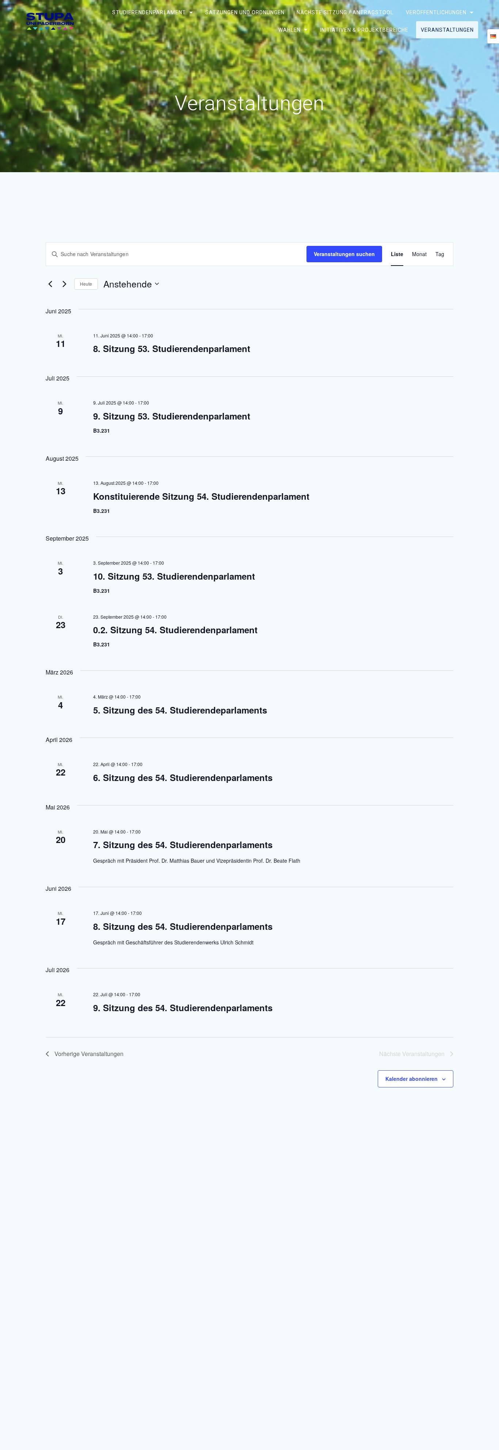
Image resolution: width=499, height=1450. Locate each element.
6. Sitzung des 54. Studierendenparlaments (183, 777)
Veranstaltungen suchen (344, 254)
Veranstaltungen (446, 29)
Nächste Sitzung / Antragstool (345, 12)
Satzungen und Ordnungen (245, 12)
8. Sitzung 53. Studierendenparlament (171, 348)
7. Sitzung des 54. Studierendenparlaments (183, 844)
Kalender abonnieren (411, 1078)
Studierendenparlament (149, 12)
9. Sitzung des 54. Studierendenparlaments (183, 1007)
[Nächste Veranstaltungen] (64, 283)
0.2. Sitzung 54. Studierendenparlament (175, 629)
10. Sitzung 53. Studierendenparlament (174, 576)
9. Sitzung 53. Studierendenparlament (171, 416)
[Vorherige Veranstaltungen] (50, 283)
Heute (86, 284)
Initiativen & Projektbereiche (364, 29)
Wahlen (289, 29)
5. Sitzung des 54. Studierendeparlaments (180, 710)
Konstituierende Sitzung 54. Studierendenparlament (201, 496)
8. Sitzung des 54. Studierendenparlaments (183, 926)
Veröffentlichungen (435, 12)
